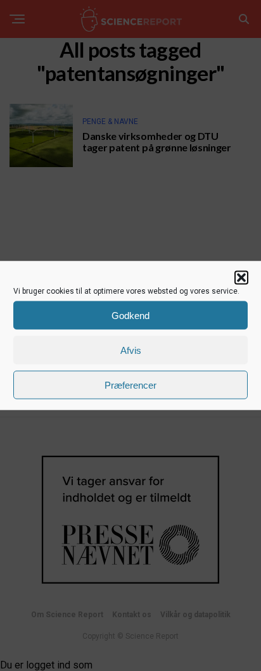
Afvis (130, 349)
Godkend (130, 315)
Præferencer (130, 384)
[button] (241, 278)
